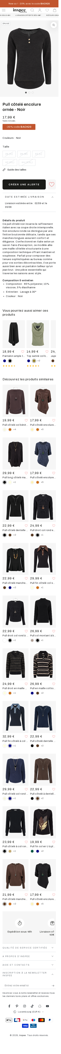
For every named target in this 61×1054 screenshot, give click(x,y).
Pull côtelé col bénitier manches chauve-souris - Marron (15, 425)
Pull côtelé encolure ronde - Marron (43, 425)
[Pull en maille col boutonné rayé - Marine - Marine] (32, 693)
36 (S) (10, 155)
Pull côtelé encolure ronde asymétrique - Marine (43, 477)
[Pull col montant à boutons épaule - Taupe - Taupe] (32, 640)
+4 (14, 429)
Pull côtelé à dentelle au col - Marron (43, 793)
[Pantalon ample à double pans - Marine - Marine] (5, 361)
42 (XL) (11, 163)
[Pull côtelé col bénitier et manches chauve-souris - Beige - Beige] (5, 430)
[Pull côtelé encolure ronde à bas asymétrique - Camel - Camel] (38, 430)
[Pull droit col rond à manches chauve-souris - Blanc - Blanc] (5, 640)
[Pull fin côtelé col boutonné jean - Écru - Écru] (5, 746)
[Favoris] (47, 10)
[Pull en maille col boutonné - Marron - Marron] (38, 693)
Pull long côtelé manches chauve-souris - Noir (15, 477)
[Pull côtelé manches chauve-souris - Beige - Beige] (5, 798)
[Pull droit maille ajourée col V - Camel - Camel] (10, 693)
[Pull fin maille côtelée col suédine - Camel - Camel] (38, 588)
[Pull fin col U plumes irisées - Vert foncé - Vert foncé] (32, 851)
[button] (32, 10)
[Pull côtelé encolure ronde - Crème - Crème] (32, 430)
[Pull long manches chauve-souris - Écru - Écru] (10, 482)
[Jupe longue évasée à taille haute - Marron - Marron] (53, 361)
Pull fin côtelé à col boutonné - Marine (15, 741)
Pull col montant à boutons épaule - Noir (43, 635)
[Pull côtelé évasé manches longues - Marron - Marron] (5, 588)
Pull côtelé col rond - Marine (15, 793)
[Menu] (3, 10)
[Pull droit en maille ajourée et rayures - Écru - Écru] (5, 693)
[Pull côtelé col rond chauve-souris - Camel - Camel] (10, 904)
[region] (29, 58)
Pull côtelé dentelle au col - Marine (43, 741)
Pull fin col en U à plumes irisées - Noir (43, 846)
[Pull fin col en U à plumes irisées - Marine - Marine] (38, 851)
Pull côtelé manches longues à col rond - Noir (15, 583)
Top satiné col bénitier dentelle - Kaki (38, 356)
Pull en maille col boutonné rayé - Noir (43, 688)
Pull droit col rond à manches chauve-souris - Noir (15, 635)
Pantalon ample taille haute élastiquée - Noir (14, 356)
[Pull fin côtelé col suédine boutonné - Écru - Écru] (32, 588)
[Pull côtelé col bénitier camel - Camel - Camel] (10, 430)
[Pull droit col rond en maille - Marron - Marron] (32, 535)
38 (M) (25, 155)
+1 (14, 482)
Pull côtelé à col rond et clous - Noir (15, 846)
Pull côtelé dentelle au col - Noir (15, 530)
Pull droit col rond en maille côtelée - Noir (43, 530)
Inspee (22, 1035)
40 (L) (40, 155)
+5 (42, 429)
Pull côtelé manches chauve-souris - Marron (15, 899)
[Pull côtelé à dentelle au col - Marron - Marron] (10, 535)
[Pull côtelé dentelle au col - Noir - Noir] (32, 746)
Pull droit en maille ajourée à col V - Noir (15, 688)
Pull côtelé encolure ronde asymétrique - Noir (43, 899)
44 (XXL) (28, 163)
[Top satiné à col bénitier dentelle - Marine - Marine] (29, 361)
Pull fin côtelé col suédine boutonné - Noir (43, 583)
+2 (38, 361)
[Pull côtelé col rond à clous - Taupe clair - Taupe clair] (10, 851)
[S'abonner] (54, 985)
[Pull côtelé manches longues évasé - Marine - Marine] (10, 588)
